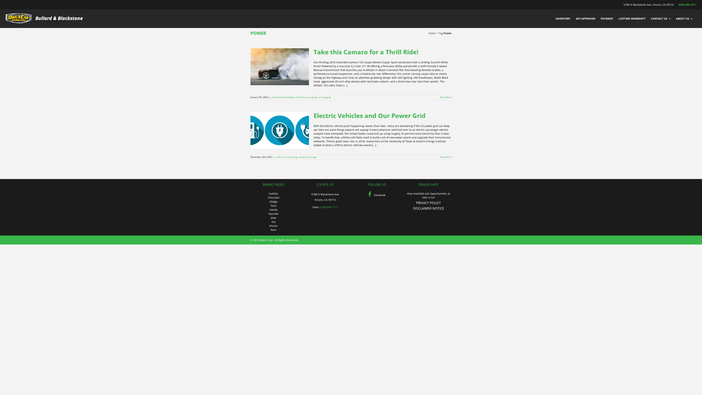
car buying (311, 97)
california (300, 97)
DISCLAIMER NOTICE (428, 208)
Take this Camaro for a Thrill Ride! (366, 52)
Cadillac (273, 193)
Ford (273, 205)
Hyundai (273, 213)
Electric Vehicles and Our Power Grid (370, 115)
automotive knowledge (282, 97)
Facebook (379, 195)
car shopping (324, 97)
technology (311, 157)
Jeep (273, 217)
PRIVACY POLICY (428, 203)
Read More (446, 97)
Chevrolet (273, 197)
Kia (273, 221)
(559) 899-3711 (687, 4)
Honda (273, 209)
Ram (273, 230)
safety (301, 157)
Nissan (273, 225)
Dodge (274, 201)
